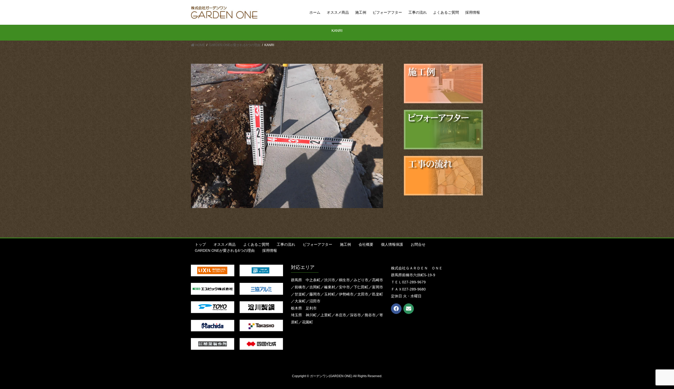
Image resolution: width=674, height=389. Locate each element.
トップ (200, 244)
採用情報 (269, 250)
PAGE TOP (654, 372)
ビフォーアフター (317, 244)
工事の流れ (286, 244)
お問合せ (418, 244)
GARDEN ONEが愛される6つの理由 (225, 250)
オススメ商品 (225, 244)
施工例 (345, 244)
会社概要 (366, 244)
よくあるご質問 (256, 244)
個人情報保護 (392, 244)
